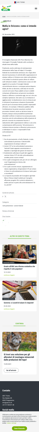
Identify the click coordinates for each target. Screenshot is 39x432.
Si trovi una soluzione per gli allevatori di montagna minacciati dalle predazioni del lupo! (19, 357)
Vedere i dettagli (11, 423)
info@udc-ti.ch (7, 403)
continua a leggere (9, 275)
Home (3, 16)
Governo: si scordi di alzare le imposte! (19, 303)
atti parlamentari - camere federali (13, 206)
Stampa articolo (7, 211)
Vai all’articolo (11, 370)
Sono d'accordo (19, 428)
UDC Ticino (20, 2)
